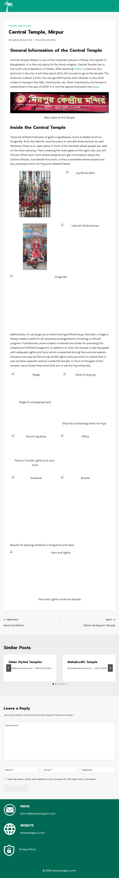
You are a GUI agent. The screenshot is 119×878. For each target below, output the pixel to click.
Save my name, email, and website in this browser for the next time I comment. (51, 779)
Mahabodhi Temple (82, 662)
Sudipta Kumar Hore (22, 40)
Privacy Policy (27, 849)
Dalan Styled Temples (25, 662)
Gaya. (96, 86)
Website (87, 770)
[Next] (110, 668)
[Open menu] (112, 6)
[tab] (53, 684)
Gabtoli (78, 69)
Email (48, 770)
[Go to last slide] (8, 668)
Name (9, 770)
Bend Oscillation (14, 622)
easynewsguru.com (32, 832)
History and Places (20, 26)
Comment (12, 725)
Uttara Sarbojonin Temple (99, 622)
